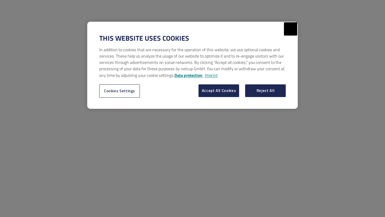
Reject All (265, 90)
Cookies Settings (119, 91)
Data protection (188, 75)
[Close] (290, 29)
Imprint (211, 75)
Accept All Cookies (219, 90)
